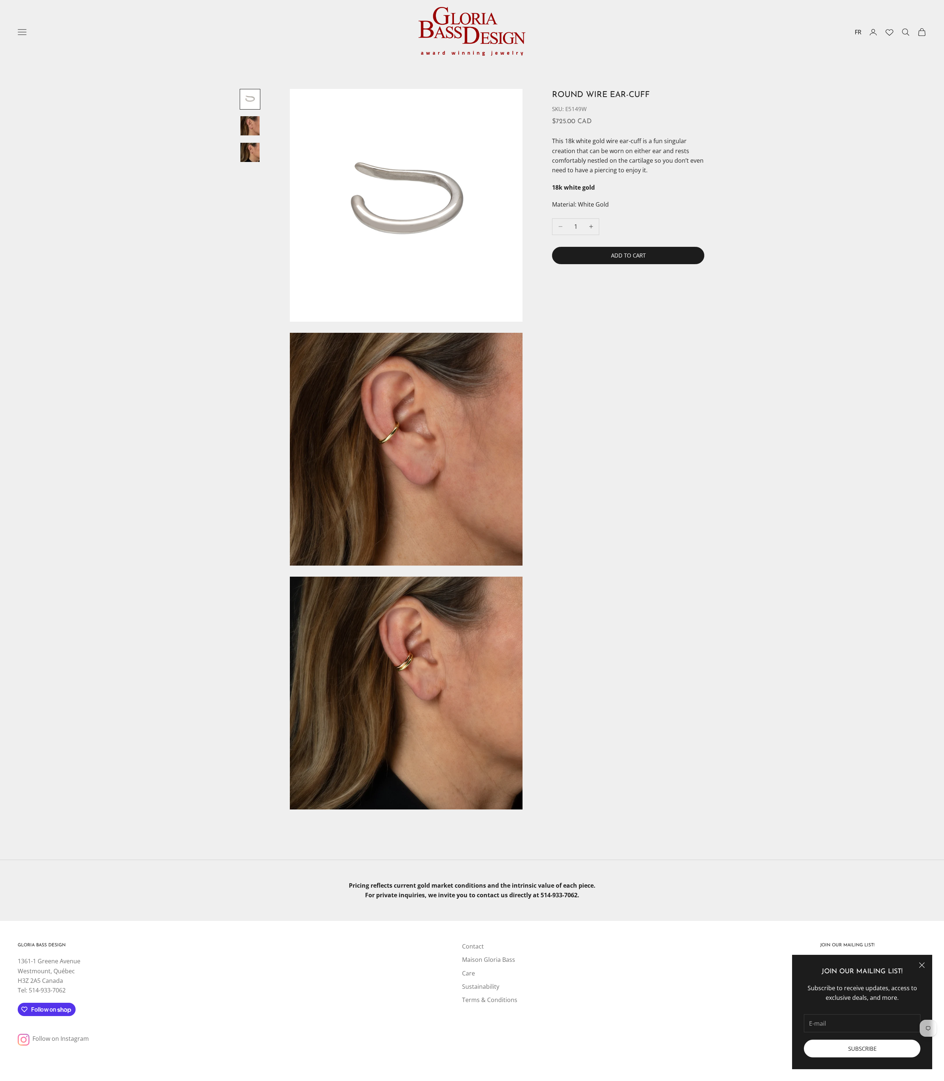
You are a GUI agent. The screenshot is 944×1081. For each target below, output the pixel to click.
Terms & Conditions (489, 1000)
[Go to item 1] (250, 99)
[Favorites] (889, 32)
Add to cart (628, 255)
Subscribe (862, 1048)
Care (468, 973)
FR (858, 32)
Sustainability (480, 986)
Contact (473, 946)
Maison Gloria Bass (488, 960)
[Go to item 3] (250, 152)
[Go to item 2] (250, 125)
